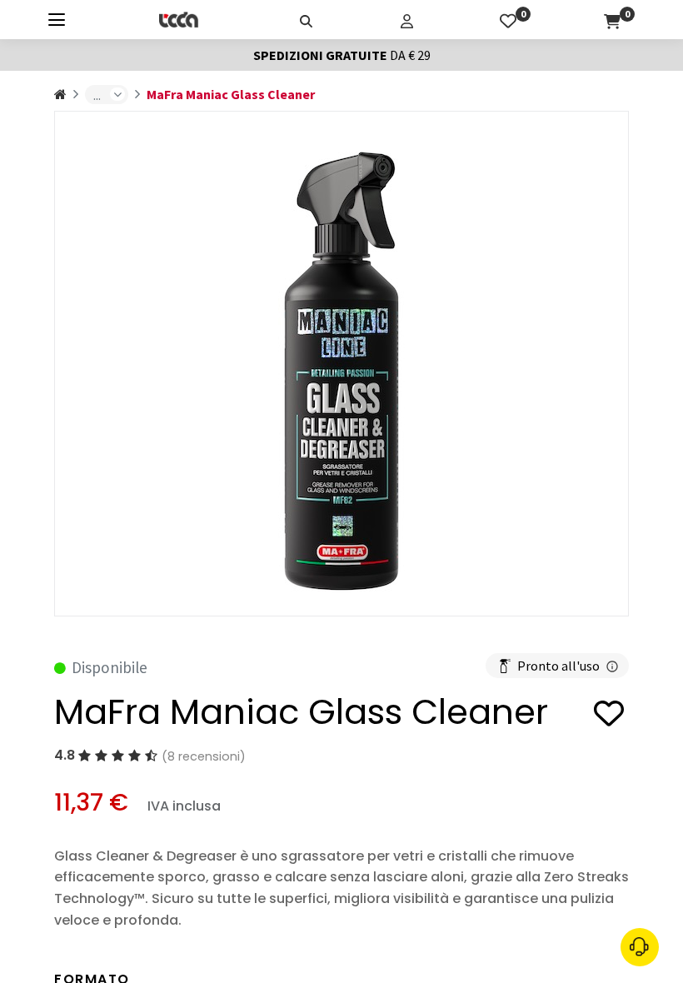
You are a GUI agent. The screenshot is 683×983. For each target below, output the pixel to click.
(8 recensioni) (204, 756)
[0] (508, 19)
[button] (609, 715)
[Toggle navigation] (57, 19)
